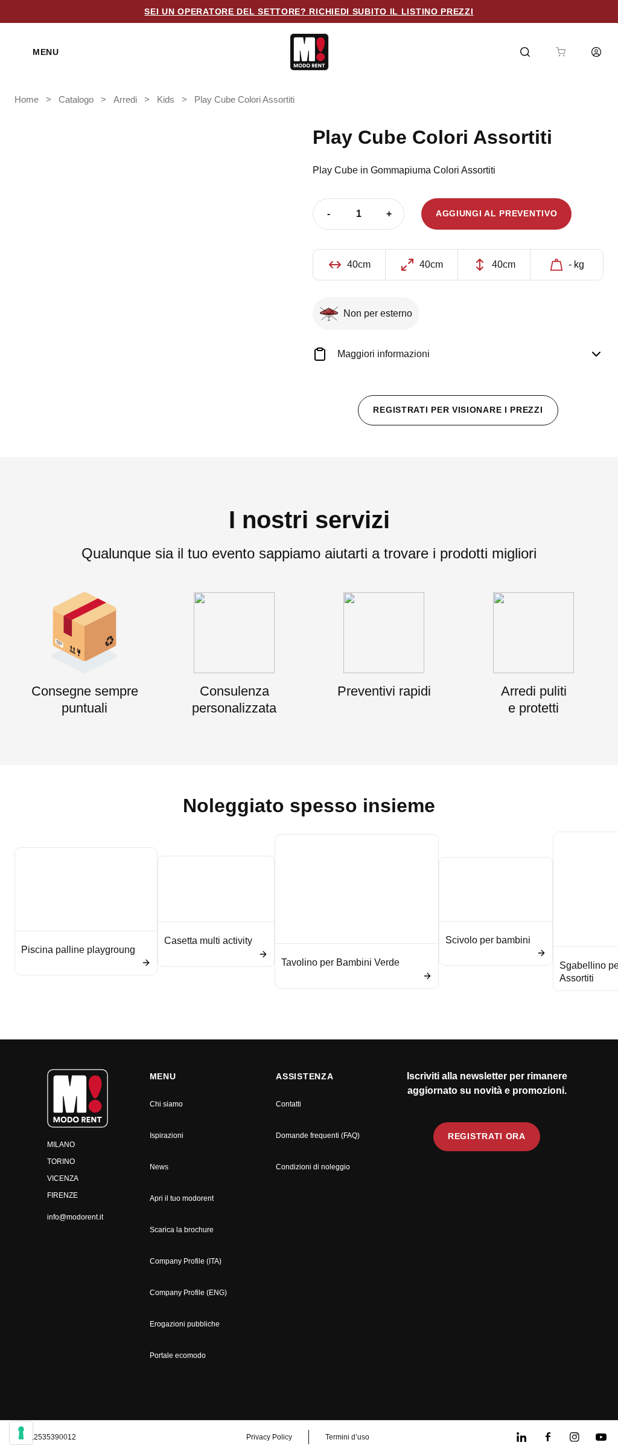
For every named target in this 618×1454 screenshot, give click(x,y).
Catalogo (76, 100)
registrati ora (487, 1136)
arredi (125, 100)
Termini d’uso (347, 1437)
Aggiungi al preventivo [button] (496, 213)
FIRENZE (62, 1195)
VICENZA (62, 1178)
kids (165, 100)
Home (26, 100)
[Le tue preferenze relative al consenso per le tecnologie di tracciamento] (21, 1432)
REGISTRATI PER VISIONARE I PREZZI (458, 410)
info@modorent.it (75, 1217)
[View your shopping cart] (560, 52)
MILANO (61, 1144)
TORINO (61, 1161)
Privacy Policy (269, 1437)
